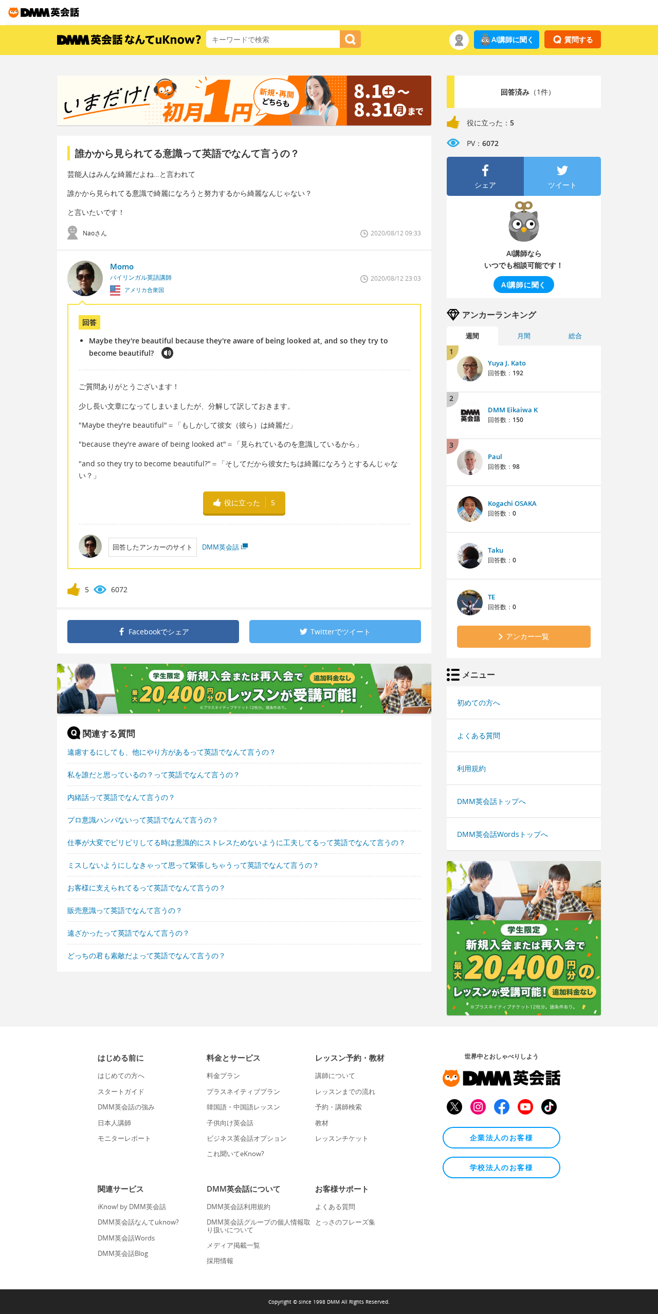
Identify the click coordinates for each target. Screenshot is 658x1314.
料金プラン (223, 1075)
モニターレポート (124, 1138)
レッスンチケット (342, 1138)
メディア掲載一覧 (233, 1245)
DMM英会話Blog (123, 1253)
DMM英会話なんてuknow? (138, 1222)
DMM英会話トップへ (491, 801)
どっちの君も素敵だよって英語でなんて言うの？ (146, 955)
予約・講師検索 (338, 1106)
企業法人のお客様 (501, 1137)
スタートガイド (121, 1091)
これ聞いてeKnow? (235, 1153)
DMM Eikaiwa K (513, 409)
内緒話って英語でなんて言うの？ (121, 797)
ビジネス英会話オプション (247, 1138)
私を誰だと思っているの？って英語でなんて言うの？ (153, 774)
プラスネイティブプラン (243, 1091)
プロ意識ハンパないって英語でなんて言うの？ (142, 820)
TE (491, 596)
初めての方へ (478, 702)
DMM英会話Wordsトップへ (502, 834)
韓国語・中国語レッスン (243, 1106)
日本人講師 (114, 1122)
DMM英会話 (220, 547)
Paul (495, 456)
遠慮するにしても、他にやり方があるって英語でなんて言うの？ (171, 752)
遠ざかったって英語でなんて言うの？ (128, 933)
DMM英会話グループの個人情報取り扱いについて (258, 1225)
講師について (335, 1075)
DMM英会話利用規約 (238, 1206)
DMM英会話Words (126, 1238)
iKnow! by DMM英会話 (132, 1206)
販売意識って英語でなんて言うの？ (124, 910)
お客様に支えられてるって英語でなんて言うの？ (146, 887)
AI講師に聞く (512, 39)
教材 (321, 1122)
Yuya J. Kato (507, 363)
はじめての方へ (121, 1075)
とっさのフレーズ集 (345, 1222)
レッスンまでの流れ (345, 1091)
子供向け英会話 (230, 1122)
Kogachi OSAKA (512, 503)
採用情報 (220, 1260)
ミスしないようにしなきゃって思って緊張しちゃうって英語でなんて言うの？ (193, 865)
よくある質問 (478, 735)
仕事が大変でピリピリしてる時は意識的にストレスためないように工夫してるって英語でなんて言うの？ (236, 842)
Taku (495, 550)
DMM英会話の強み (126, 1106)
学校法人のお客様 (501, 1167)
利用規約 (471, 768)
